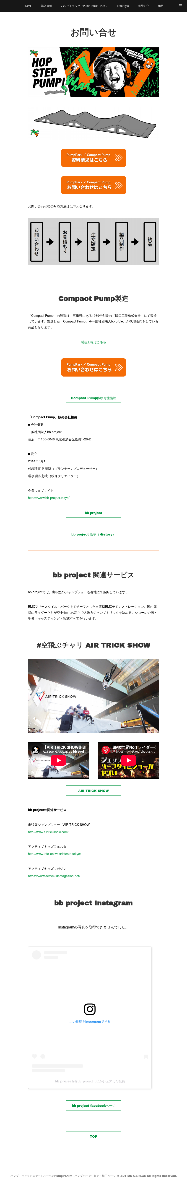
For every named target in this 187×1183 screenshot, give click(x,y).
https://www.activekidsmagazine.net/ (54, 876)
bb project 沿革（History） (93, 534)
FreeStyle (123, 6)
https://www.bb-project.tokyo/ (49, 497)
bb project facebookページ (93, 1105)
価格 (161, 6)
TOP (93, 1136)
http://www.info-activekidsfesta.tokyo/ (54, 853)
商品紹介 (143, 6)
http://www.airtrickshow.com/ (48, 831)
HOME (28, 6)
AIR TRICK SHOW (93, 790)
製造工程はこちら (93, 342)
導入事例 (46, 6)
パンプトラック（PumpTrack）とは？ (84, 6)
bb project (93, 513)
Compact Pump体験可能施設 (93, 398)
